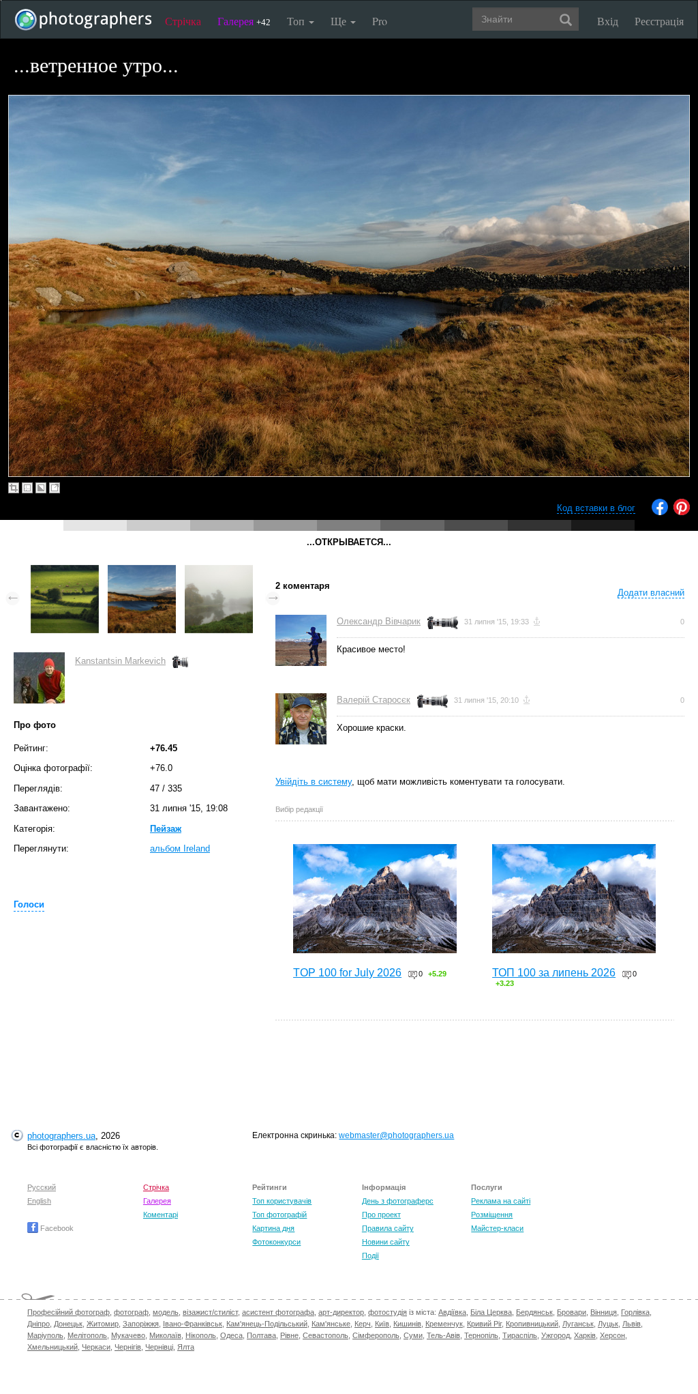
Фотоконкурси (276, 1242)
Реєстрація (659, 21)
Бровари (571, 1312)
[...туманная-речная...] (219, 571)
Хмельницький (52, 1347)
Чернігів (128, 1347)
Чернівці (159, 1347)
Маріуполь (45, 1335)
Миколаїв (165, 1335)
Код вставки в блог (596, 508)
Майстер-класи (497, 1228)
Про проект (381, 1214)
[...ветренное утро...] (142, 571)
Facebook (56, 1228)
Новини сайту (386, 1242)
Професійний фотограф (68, 1312)
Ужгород (555, 1335)
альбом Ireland (180, 848)
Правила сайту (388, 1228)
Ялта (185, 1347)
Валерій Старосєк (373, 700)
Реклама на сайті (500, 1201)
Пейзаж (165, 829)
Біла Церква (491, 1312)
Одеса (231, 1335)
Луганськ (578, 1324)
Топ (297, 21)
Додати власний (651, 592)
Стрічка (183, 21)
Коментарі (160, 1214)
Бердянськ (534, 1312)
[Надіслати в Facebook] (660, 512)
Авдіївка (452, 1312)
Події (370, 1255)
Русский (41, 1187)
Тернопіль (481, 1335)
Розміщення (492, 1214)
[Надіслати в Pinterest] (681, 512)
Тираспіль (519, 1335)
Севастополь (325, 1335)
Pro (379, 21)
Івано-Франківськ (192, 1324)
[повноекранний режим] (54, 487)
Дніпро (38, 1324)
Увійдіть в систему (313, 781)
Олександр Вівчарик (379, 621)
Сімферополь (375, 1335)
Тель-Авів (443, 1335)
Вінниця (603, 1312)
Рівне (289, 1335)
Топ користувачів (282, 1201)
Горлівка (635, 1312)
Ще (340, 21)
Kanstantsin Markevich (120, 661)
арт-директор (341, 1312)
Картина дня (273, 1228)
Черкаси (96, 1347)
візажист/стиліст (210, 1312)
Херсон (612, 1335)
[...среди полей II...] (65, 571)
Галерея (244, 21)
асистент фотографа (278, 1312)
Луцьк (608, 1324)
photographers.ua (61, 1136)
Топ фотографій (279, 1214)
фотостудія (387, 1312)
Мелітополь (87, 1335)
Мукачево (128, 1335)
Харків (585, 1335)
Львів (631, 1324)
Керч (362, 1324)
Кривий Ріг (484, 1324)
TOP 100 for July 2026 (347, 972)
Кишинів (407, 1324)
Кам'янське (331, 1324)
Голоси (29, 904)
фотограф (131, 1312)
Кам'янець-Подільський (266, 1324)
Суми (413, 1335)
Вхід (607, 21)
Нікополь (200, 1335)
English (39, 1201)
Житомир (103, 1324)
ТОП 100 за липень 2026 (554, 972)
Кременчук (444, 1324)
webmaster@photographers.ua (396, 1135)
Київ (382, 1324)
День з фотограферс (398, 1201)
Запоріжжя (141, 1324)
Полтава (261, 1335)
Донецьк (68, 1324)
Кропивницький (532, 1324)
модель (166, 1312)
